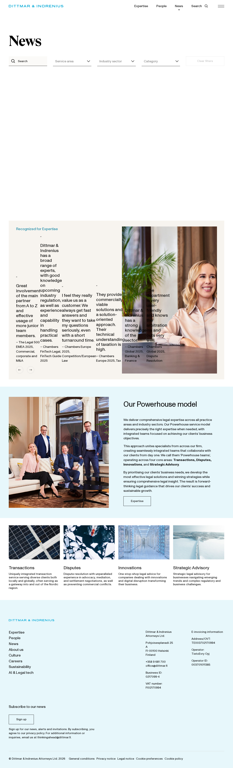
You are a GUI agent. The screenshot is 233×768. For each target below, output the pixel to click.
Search (196, 6)
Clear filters (205, 61)
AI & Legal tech (21, 672)
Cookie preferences (149, 759)
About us (16, 649)
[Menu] (221, 6)
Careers (15, 661)
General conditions (82, 759)
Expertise (141, 6)
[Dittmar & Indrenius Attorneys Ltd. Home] (36, 6)
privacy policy (35, 733)
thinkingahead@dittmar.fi (54, 737)
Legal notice (125, 759)
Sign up (21, 719)
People (161, 6)
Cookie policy (174, 759)
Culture (15, 655)
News (179, 6)
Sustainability (20, 666)
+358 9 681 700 (156, 662)
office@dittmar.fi (156, 666)
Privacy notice (106, 759)
